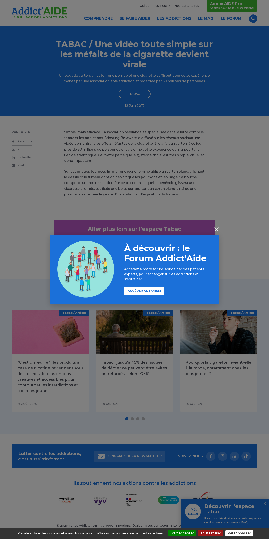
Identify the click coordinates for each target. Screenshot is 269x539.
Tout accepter (182, 533)
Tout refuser (210, 533)
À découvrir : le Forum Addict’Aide (165, 253)
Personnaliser (239, 533)
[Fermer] (216, 229)
